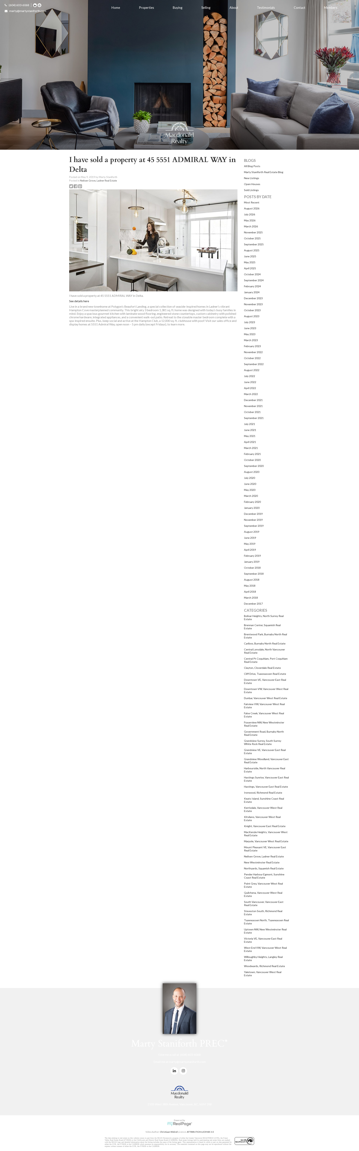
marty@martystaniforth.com (27, 11)
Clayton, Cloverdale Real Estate (262, 667)
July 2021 (249, 424)
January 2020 (252, 507)
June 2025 (250, 256)
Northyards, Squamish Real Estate (264, 868)
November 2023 (253, 304)
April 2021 (250, 441)
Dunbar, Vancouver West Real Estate (265, 698)
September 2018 (254, 573)
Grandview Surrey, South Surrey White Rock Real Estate (262, 742)
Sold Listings (251, 190)
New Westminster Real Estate (262, 862)
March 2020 (251, 495)
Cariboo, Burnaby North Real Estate (265, 643)
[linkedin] (35, 5)
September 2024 (254, 280)
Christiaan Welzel (169, 1131)
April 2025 (250, 268)
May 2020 (249, 489)
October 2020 (252, 459)
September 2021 (254, 418)
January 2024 (252, 292)
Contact (299, 8)
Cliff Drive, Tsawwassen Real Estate (265, 673)
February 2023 (252, 346)
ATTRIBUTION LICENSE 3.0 (200, 1131)
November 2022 (253, 352)
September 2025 (254, 244)
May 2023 (249, 334)
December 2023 (253, 298)
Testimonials (266, 8)
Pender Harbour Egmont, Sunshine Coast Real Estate (264, 876)
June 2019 (250, 537)
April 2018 (250, 591)
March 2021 (251, 447)
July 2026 (249, 214)
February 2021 (252, 453)
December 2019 (253, 513)
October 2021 (252, 412)
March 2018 (251, 597)
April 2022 (250, 388)
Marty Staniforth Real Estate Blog (263, 172)
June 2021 (250, 430)
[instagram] (40, 5)
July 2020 (249, 477)
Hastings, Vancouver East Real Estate (266, 786)
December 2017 (253, 603)
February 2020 (252, 501)
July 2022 (249, 376)
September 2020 (254, 465)
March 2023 (251, 340)
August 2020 (251, 471)
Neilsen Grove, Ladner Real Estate (98, 180)
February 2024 (252, 286)
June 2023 (250, 328)
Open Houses (252, 184)
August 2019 (251, 531)
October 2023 (252, 310)
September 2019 (254, 525)
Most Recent (251, 202)
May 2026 (249, 220)
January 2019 (252, 561)
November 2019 (253, 519)
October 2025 (252, 238)
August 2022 (251, 370)
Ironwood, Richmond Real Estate (263, 792)
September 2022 (254, 364)
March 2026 (251, 226)
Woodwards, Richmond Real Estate (264, 966)
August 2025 (251, 250)
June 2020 (250, 483)
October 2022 (252, 358)
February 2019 (252, 555)
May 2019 (249, 543)
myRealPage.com (179, 1124)
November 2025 (253, 232)
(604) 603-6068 (19, 5)
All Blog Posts (252, 166)
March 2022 (251, 394)
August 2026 (251, 208)
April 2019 (250, 549)
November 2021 (253, 406)
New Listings (251, 178)
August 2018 (251, 579)
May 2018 (249, 585)
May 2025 (249, 262)
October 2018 (252, 567)
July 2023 (249, 322)
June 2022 (250, 382)
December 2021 (253, 400)
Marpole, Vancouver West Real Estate (266, 841)
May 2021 (249, 435)
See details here (79, 301)
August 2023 (251, 316)
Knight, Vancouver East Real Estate (265, 826)
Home (115, 8)
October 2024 (252, 274)
